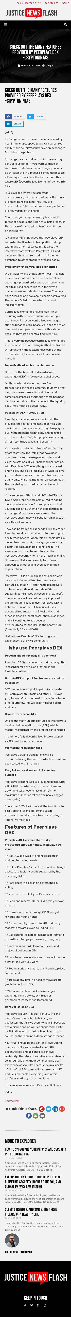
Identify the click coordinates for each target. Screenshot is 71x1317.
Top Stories (51, 3)
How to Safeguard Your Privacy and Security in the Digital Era (35, 1152)
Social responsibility (29, 3)
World (66, 3)
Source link (12, 1101)
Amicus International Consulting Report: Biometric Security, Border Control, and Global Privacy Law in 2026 (33, 1182)
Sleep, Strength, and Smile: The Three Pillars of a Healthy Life (31, 1212)
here (58, 1085)
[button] (5, 24)
